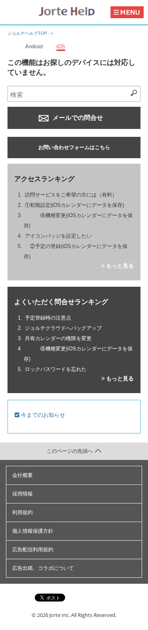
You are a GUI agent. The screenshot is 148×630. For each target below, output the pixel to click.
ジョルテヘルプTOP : (29, 33)
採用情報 (22, 494)
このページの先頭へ (70, 451)
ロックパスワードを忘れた (55, 369)
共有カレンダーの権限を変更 (58, 338)
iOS (60, 46)
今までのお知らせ (42, 415)
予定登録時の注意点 (48, 318)
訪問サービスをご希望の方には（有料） (71, 195)
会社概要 (22, 475)
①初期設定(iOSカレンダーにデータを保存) (74, 205)
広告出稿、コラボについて (43, 568)
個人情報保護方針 (32, 531)
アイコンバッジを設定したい (58, 236)
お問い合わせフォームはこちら (74, 147)
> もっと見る (117, 266)
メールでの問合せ (77, 117)
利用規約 (22, 512)
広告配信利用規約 (32, 549)
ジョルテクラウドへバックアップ (63, 328)
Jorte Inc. (59, 615)
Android (34, 46)
